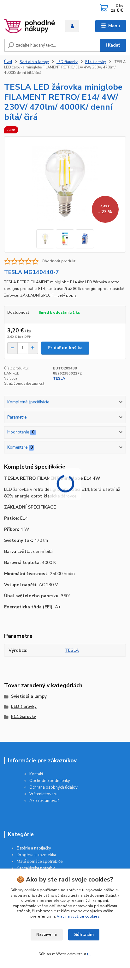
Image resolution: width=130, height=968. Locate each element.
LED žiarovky (67, 62)
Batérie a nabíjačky (34, 848)
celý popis (67, 295)
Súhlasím (84, 935)
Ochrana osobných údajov (53, 787)
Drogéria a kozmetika (36, 855)
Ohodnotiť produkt (58, 261)
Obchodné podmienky (49, 781)
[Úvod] (29, 26)
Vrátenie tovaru (43, 794)
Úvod (8, 62)
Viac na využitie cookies (78, 916)
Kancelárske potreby (36, 868)
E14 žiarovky (95, 62)
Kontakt (36, 774)
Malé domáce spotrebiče (39, 861)
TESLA (59, 378)
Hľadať (113, 45)
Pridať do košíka (65, 348)
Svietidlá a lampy (34, 62)
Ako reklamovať (44, 801)
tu (89, 954)
